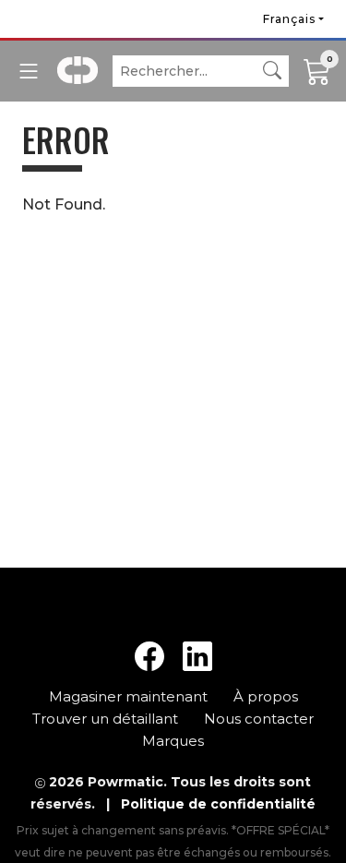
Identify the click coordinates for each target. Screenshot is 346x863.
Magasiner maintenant (130, 696)
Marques (173, 740)
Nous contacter (259, 718)
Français (289, 19)
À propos (265, 696)
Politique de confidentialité (218, 804)
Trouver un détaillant (107, 718)
